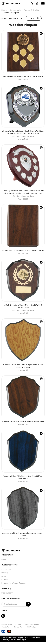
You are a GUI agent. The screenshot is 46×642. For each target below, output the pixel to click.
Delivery (4, 573)
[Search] (31, 3)
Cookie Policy (6, 627)
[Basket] (37, 3)
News (3, 559)
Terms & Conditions (31, 625)
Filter (32, 18)
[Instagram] (3, 616)
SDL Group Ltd (6, 625)
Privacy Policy (19, 627)
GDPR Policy (31, 627)
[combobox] (16, 18)
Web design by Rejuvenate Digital (13, 640)
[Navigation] (43, 3)
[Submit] (28, 604)
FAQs (3, 576)
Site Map (18, 625)
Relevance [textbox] (13, 18)
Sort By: (4, 18)
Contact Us (6, 569)
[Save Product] (41, 33)
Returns (4, 579)
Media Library (7, 593)
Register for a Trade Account (13, 583)
